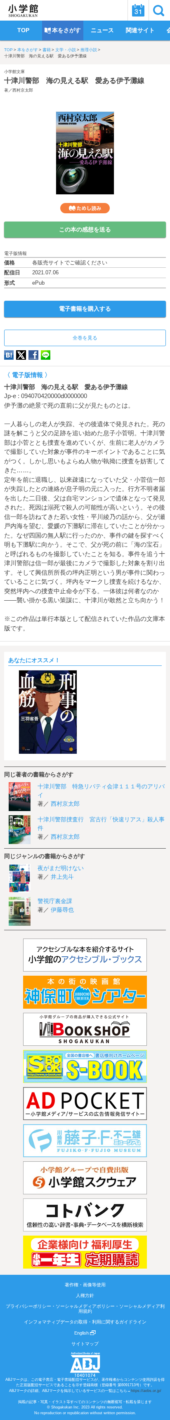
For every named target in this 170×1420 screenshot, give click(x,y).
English (82, 1332)
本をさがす (27, 49)
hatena (9, 355)
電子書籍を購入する (85, 308)
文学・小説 (65, 49)
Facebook (33, 355)
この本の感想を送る (85, 229)
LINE (45, 355)
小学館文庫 (14, 71)
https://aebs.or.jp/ (146, 1391)
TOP (8, 49)
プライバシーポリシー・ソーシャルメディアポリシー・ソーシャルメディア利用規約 (85, 1309)
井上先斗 (62, 876)
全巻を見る (85, 338)
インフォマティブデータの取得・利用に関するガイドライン (85, 1321)
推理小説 (88, 49)
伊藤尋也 (62, 909)
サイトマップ (85, 1343)
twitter (21, 355)
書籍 (46, 49)
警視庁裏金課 (55, 901)
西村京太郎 (22, 90)
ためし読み (85, 208)
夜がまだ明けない (61, 868)
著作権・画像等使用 (85, 1284)
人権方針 (85, 1295)
